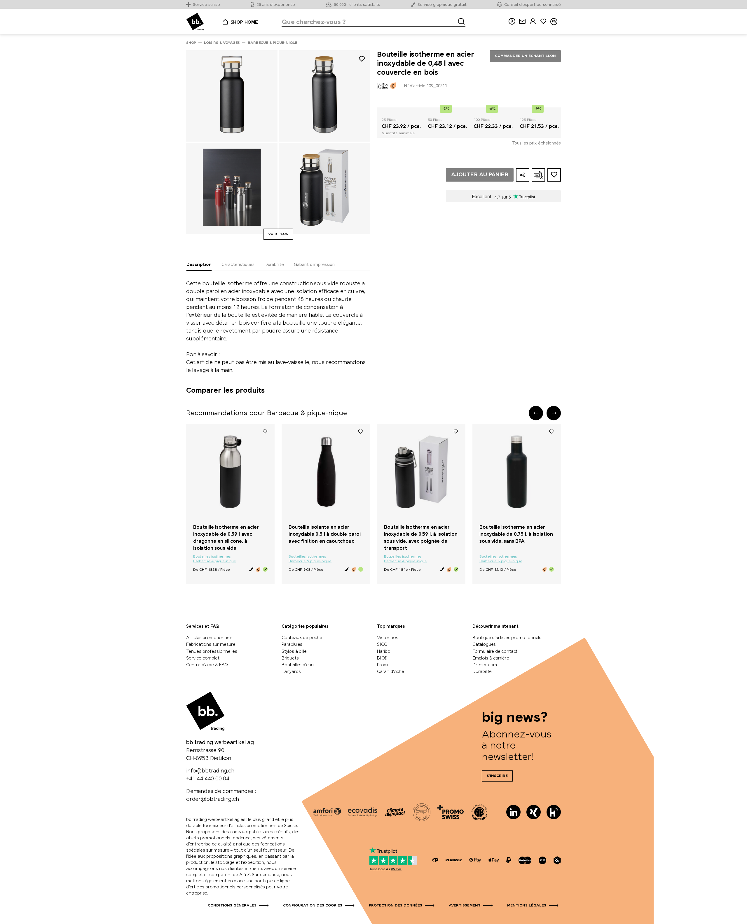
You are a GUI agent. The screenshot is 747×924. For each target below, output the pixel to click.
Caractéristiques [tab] (237, 264)
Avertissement (465, 906)
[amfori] (327, 812)
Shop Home (244, 22)
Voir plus (278, 234)
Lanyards (291, 671)
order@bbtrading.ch (212, 799)
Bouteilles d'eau (298, 665)
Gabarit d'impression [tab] (314, 264)
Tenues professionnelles (211, 651)
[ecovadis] (362, 812)
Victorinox (387, 638)
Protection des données (395, 906)
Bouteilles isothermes (212, 557)
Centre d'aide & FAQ (207, 665)
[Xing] (533, 812)
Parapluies (292, 644)
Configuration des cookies (312, 906)
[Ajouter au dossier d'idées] (554, 175)
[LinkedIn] (513, 812)
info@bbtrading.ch (210, 771)
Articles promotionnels (209, 638)
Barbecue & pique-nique (214, 561)
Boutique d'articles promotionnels (506, 638)
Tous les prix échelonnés (536, 143)
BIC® (382, 658)
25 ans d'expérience (275, 5)
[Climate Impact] (395, 812)
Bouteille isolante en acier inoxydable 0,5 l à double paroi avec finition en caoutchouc (325, 534)
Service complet (202, 658)
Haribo (383, 651)
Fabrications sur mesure (210, 644)
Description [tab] (199, 264)
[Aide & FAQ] (511, 21)
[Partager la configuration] (522, 175)
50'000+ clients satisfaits (357, 5)
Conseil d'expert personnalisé (532, 5)
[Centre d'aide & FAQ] (435, 860)
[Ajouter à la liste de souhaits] (361, 60)
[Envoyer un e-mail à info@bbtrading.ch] (522, 21)
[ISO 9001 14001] (421, 812)
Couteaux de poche (302, 638)
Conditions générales (232, 906)
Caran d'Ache (390, 671)
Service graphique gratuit (442, 5)
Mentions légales (526, 906)
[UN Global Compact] (479, 812)
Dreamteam (484, 665)
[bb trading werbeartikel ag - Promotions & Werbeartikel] (195, 22)
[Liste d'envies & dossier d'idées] (543, 21)
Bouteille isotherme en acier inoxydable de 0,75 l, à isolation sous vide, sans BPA (516, 534)
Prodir (383, 665)
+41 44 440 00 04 (207, 779)
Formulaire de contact (494, 651)
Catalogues (484, 644)
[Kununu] (554, 812)
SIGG (382, 644)
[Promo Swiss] (450, 812)
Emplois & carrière (490, 658)
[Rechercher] (459, 20)
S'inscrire (497, 776)
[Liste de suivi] (265, 431)
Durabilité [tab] (274, 264)
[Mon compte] (532, 21)
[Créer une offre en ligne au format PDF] (538, 175)
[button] (536, 413)
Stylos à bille (294, 651)
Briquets (290, 658)
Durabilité (482, 671)
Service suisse (206, 5)
